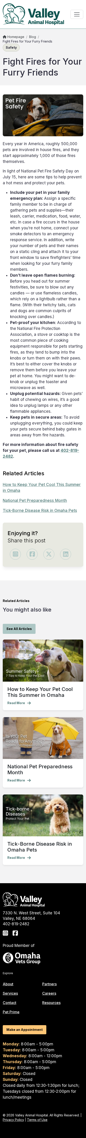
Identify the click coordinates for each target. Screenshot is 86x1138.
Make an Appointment (24, 1030)
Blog (32, 37)
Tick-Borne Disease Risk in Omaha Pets (40, 510)
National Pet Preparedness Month (35, 500)
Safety (11, 47)
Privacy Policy (13, 1120)
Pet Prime (11, 1012)
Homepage (15, 37)
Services (10, 993)
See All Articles (19, 629)
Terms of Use (37, 1120)
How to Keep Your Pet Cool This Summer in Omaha (40, 692)
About (8, 984)
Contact (9, 1002)
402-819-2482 (16, 924)
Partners (49, 984)
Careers (49, 993)
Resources (51, 1002)
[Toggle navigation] (76, 14)
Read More (16, 703)
